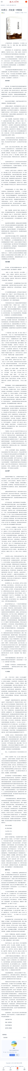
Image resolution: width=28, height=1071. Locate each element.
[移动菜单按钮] (2, 2)
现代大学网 (19, 1063)
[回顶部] (26, 273)
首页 (8, 5)
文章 (10, 5)
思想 (13, 5)
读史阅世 (5, 1037)
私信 (17, 1055)
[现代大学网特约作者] (14, 1044)
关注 (12, 1055)
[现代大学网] (14, 2)
